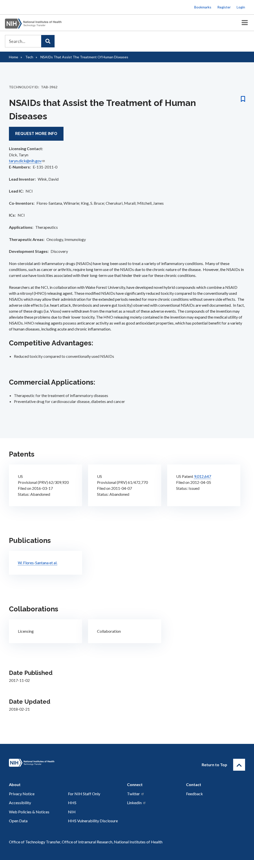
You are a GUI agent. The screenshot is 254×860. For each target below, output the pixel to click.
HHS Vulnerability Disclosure (93, 820)
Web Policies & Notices (29, 811)
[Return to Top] (239, 765)
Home (13, 57)
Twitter (133, 793)
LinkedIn (134, 802)
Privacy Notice (21, 793)
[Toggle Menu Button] (244, 23)
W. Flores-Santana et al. (37, 562)
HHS (72, 802)
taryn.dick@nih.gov (25, 160)
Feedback (194, 793)
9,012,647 (202, 476)
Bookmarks (202, 7)
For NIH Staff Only (84, 793)
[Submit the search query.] (48, 41)
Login (241, 7)
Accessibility (20, 802)
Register (224, 7)
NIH (72, 811)
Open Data (18, 820)
